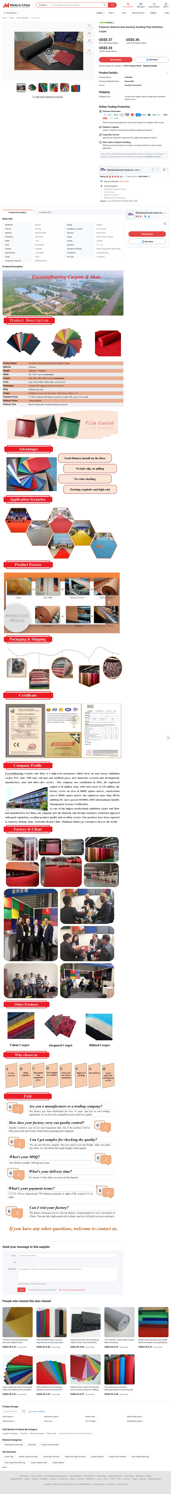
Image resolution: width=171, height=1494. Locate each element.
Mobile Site (139, 1476)
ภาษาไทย (126, 1479)
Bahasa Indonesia (155, 1479)
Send (21, 1289)
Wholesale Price (89, 1476)
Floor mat (48, 1421)
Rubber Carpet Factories (28, 1456)
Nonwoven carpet (51, 1416)
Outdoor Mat (35, 18)
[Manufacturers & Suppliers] (16, 5)
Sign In (103, 201)
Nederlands (90, 1479)
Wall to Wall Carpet (134, 1416)
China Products (36, 1476)
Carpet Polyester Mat (39, 1462)
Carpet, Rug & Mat (22, 18)
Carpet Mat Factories (51, 1456)
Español (35, 1479)
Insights (148, 1476)
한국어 (106, 1479)
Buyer (111, 13)
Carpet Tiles (9, 1456)
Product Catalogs (38, 1411)
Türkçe (134, 1479)
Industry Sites (101, 1476)
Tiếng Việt (142, 1479)
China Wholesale (75, 1476)
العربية (99, 1479)
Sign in (165, 6)
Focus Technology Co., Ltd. (69, 1484)
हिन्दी (119, 1479)
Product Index (128, 1476)
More (5, 1467)
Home (5, 18)
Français (53, 1479)
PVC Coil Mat (91, 1421)
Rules (167, 13)
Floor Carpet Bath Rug (140, 1456)
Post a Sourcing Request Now (72, 1290)
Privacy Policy (122, 1484)
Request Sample (150, 66)
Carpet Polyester (97, 1456)
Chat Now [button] (153, 59)
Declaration (111, 1484)
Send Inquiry (115, 59)
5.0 (137, 216)
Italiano (73, 1479)
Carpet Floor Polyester (117, 1456)
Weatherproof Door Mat (14, 1444)
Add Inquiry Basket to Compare (49, 96)
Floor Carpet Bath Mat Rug (15, 1462)
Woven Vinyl (90, 1416)
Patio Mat (32, 1444)
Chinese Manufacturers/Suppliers (55, 1476)
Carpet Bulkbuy (58, 1462)
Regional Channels (115, 1476)
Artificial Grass (8, 1421)
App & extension (138, 13)
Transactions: (138, 176)
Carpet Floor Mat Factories (75, 1456)
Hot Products (8, 1416)
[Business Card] (165, 223)
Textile (11, 18)
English (27, 1479)
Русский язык (63, 1479)
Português (43, 1479)
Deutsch (81, 1479)
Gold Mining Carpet (134, 1421)
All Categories (11, 13)
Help (124, 13)
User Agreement (99, 1484)
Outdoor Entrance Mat (49, 1444)
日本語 (113, 1479)
